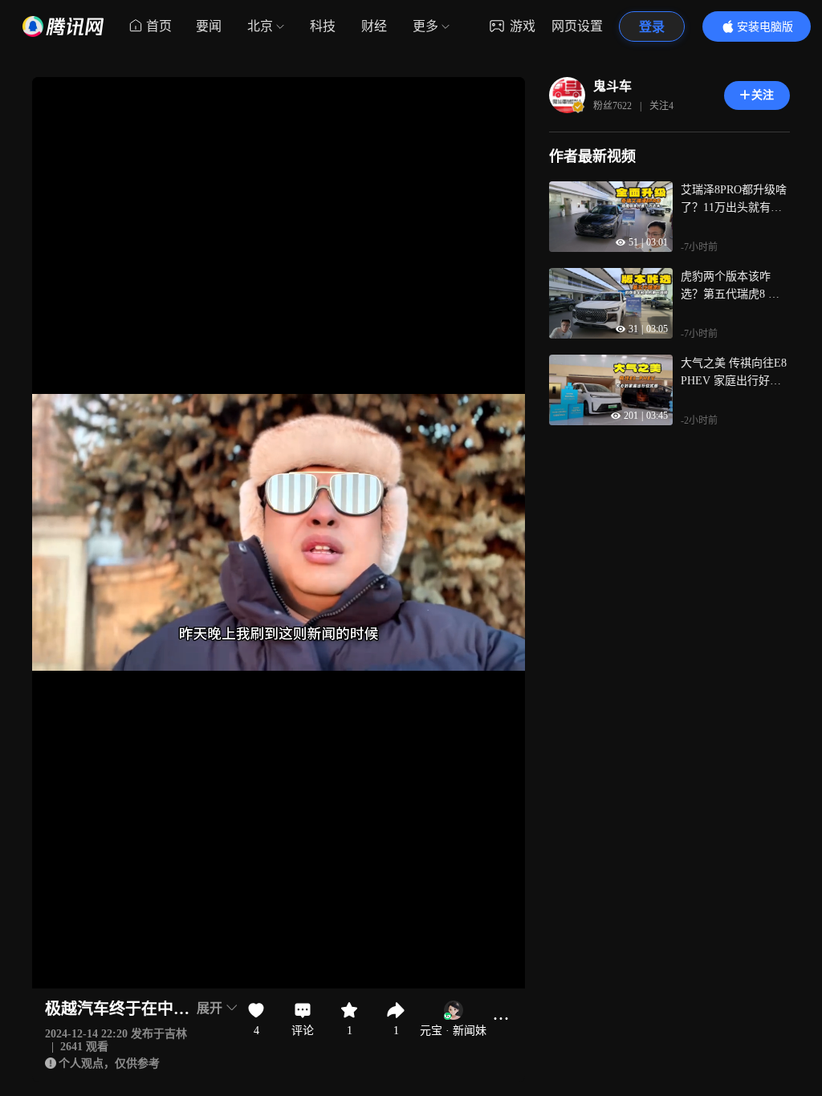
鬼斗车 (612, 86)
